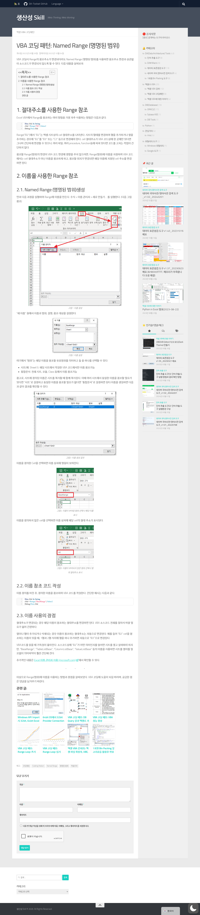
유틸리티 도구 (151, 141)
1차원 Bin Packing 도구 (157, 78)
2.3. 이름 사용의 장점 (31, 92)
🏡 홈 (17, 3)
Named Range (52, 766)
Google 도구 (152, 151)
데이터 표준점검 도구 (156, 68)
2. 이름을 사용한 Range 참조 (31, 81)
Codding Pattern (38, 766)
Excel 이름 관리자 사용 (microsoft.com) (55, 660)
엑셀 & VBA (150, 84)
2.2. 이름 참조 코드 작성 (32, 88)
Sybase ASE (152, 114)
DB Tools (151, 119)
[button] (193, 908)
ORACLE (151, 109)
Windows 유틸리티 (155, 145)
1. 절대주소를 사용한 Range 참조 (33, 76)
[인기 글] (149, 331)
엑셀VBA (74, 766)
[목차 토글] (50, 72)
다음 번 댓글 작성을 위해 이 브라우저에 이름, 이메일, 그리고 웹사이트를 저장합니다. (56, 826)
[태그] (176, 331)
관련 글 (25, 95)
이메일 (80, 804)
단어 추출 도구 (153, 58)
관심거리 (149, 131)
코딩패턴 (26, 766)
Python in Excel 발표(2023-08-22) (160, 309)
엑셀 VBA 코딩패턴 (25, 32)
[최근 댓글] (163, 331)
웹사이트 (23, 815)
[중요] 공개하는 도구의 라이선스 (156, 37)
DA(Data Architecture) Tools (157, 53)
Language (56, 3)
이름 (21, 804)
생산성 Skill (31, 17)
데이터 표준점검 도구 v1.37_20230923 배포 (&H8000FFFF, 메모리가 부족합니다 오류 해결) (162, 272)
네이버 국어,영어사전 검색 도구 (160, 73)
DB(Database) (151, 105)
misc (149, 135)
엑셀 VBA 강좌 (153, 88)
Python (148, 125)
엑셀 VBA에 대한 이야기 (157, 99)
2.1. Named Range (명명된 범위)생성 (38, 84)
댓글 (21, 784)
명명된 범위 (64, 766)
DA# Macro (152, 63)
